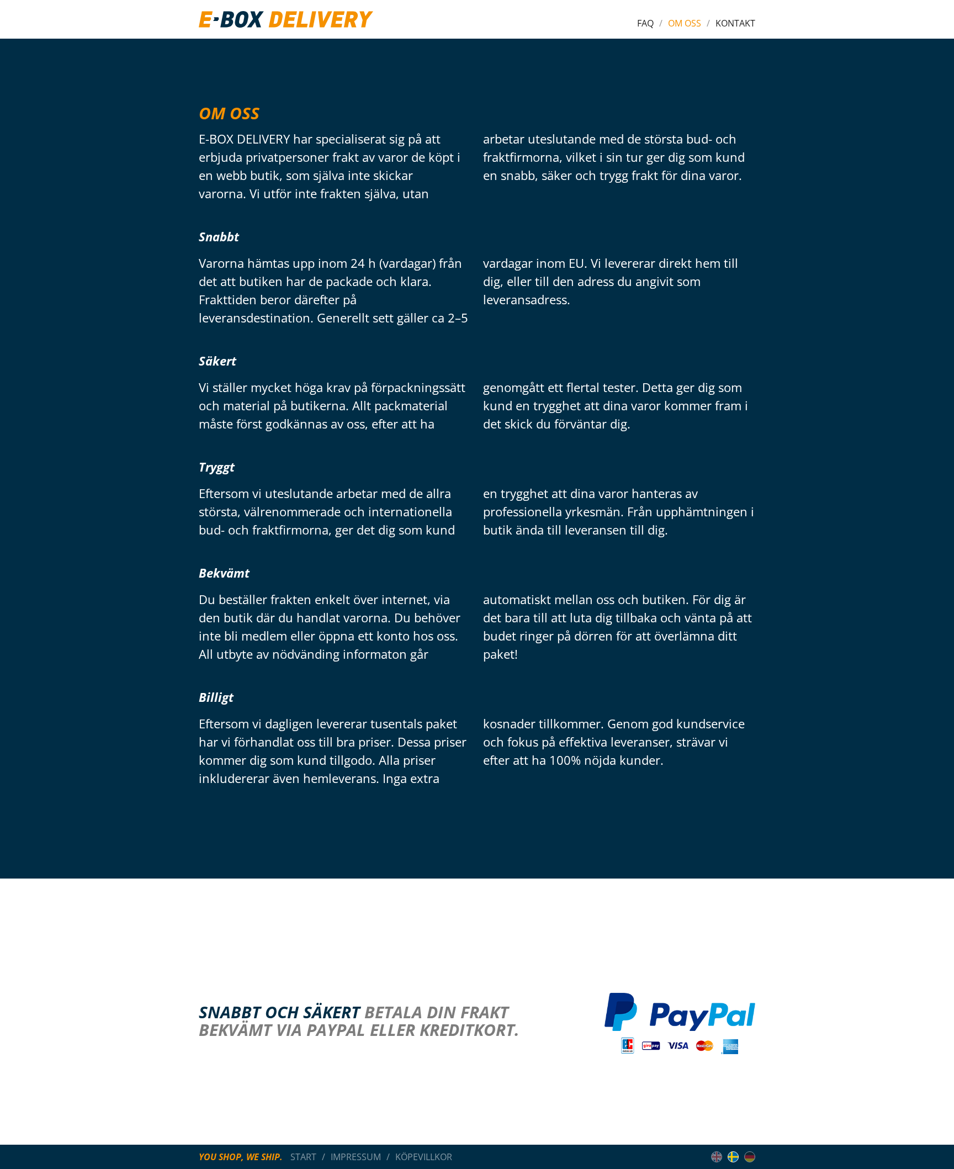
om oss (684, 23)
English (716, 1156)
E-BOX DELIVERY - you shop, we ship (286, 19)
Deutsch (749, 1156)
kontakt (735, 23)
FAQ (645, 23)
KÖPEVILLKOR (423, 1157)
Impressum (356, 1157)
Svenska (733, 1156)
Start (303, 1157)
